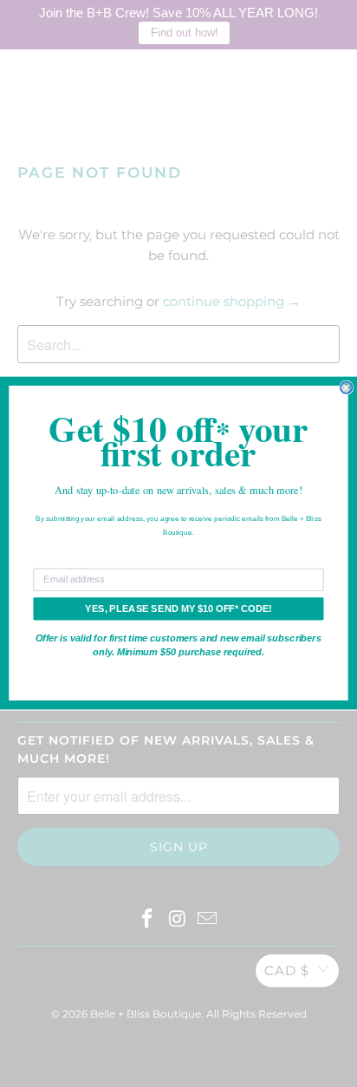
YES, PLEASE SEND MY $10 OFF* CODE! (178, 609)
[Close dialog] (347, 388)
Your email (57, 560)
